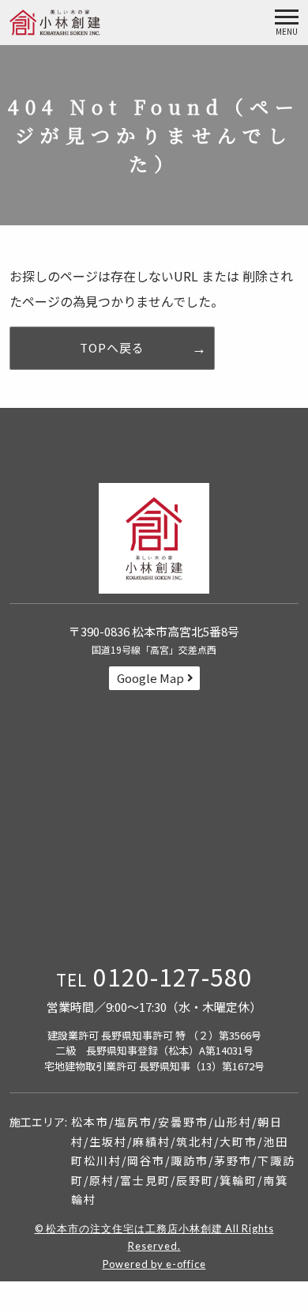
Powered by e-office (154, 1264)
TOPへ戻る (112, 347)
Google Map (150, 678)
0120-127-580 (154, 976)
